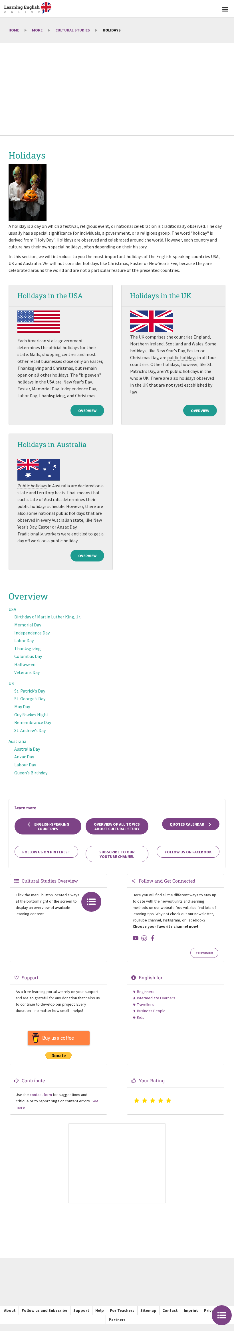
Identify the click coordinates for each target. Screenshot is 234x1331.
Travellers (145, 1004)
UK (11, 683)
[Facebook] (153, 938)
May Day (22, 706)
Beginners (145, 991)
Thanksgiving (27, 648)
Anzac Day (24, 757)
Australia (17, 741)
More (37, 30)
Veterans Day (27, 672)
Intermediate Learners (156, 997)
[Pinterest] (144, 938)
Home (14, 30)
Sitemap (148, 1310)
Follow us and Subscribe (44, 1310)
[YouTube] (135, 938)
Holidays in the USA (50, 295)
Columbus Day (28, 656)
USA (12, 609)
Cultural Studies (72, 30)
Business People (151, 1010)
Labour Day (25, 765)
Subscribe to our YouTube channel (117, 854)
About (10, 1310)
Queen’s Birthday (30, 773)
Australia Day (27, 749)
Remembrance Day (32, 722)
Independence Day (32, 633)
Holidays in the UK (160, 295)
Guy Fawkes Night (31, 714)
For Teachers (122, 1310)
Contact (170, 1310)
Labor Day (24, 640)
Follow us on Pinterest (46, 852)
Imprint (191, 1310)
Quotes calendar (187, 824)
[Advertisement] (117, 90)
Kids (140, 1017)
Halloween (24, 664)
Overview (87, 410)
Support (81, 1310)
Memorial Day (27, 625)
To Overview (204, 953)
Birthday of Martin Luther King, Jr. (47, 617)
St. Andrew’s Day (30, 730)
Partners (117, 1319)
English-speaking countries (51, 826)
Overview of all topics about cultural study (117, 826)
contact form (41, 1094)
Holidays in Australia (51, 444)
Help (99, 1310)
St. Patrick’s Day (29, 691)
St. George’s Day (29, 698)
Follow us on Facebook (188, 852)
